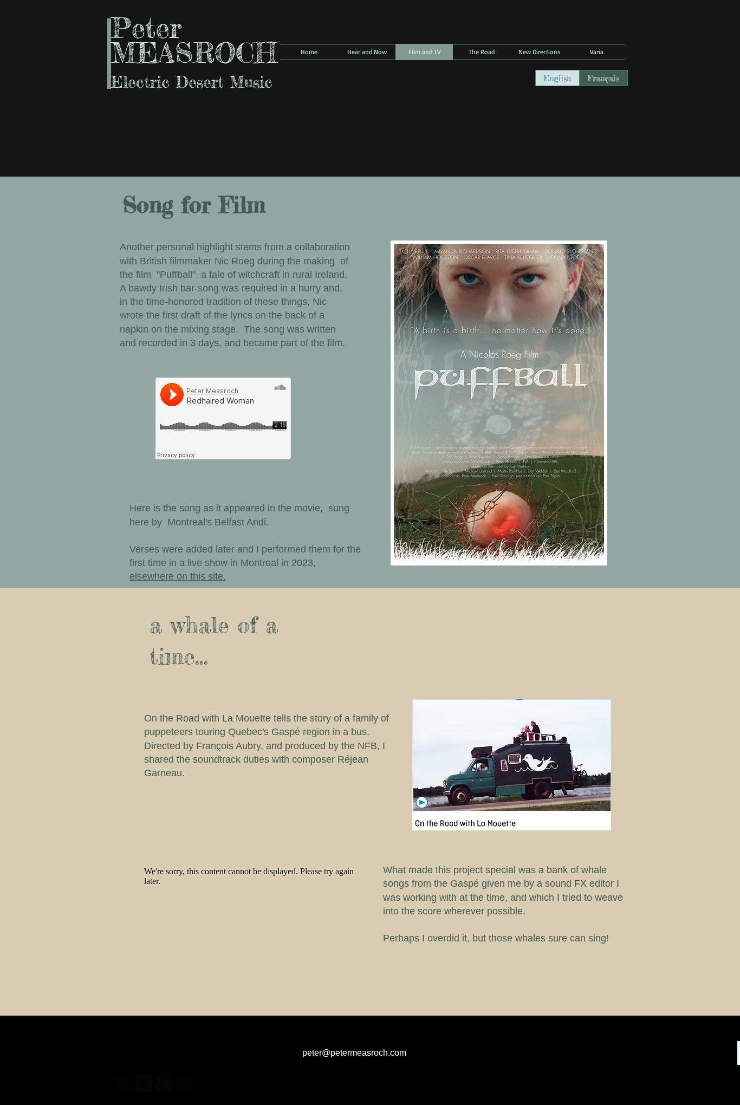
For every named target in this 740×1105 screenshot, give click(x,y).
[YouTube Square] (183, 1083)
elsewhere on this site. (177, 576)
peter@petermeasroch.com (354, 1052)
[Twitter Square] (143, 1083)
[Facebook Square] (123, 1083)
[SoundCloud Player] (223, 418)
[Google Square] (163, 1083)
